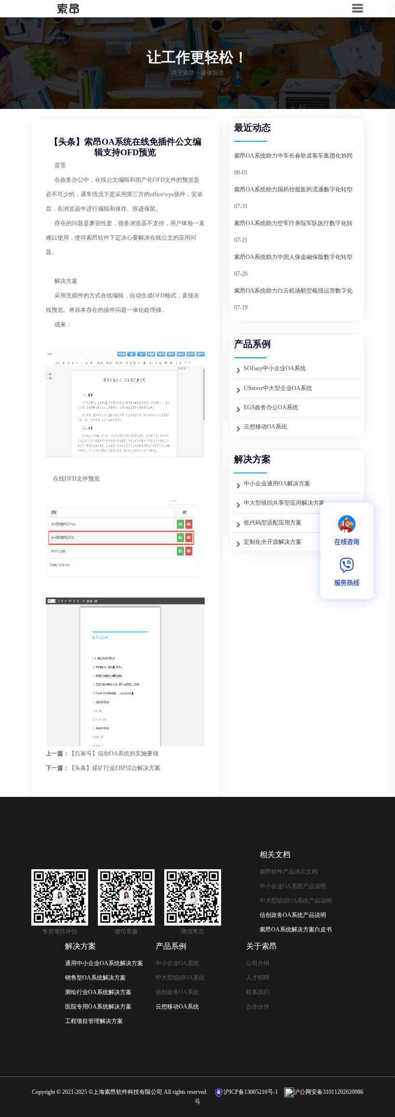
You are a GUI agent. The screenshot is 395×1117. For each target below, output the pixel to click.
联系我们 (257, 992)
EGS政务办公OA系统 (271, 407)
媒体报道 (212, 72)
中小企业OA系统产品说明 (293, 886)
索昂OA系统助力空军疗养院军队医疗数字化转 (293, 223)
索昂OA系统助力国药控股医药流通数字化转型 (293, 189)
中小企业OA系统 (177, 963)
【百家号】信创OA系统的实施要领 (113, 753)
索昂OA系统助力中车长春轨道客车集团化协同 (293, 155)
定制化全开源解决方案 (273, 541)
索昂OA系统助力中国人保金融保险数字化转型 (293, 257)
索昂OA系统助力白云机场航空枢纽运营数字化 (293, 290)
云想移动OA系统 (265, 426)
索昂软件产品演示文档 (288, 871)
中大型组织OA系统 (180, 977)
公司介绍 (257, 963)
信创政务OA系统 (177, 992)
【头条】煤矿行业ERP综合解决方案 (114, 768)
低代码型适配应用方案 (273, 522)
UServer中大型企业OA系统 (278, 388)
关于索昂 (183, 72)
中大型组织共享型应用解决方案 (284, 502)
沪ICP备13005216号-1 (251, 1092)
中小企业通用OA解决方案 (277, 483)
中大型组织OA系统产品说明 (296, 900)
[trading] (61, 8)
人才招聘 (257, 977)
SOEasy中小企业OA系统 (275, 368)
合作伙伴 (257, 1006)
